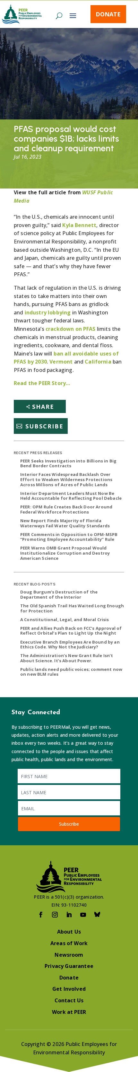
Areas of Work (69, 943)
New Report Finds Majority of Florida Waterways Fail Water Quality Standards (65, 523)
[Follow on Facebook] (41, 914)
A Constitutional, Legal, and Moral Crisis (64, 619)
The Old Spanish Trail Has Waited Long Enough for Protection (72, 608)
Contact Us (69, 1000)
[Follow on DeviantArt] (97, 914)
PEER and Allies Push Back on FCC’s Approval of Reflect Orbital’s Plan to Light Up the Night (71, 630)
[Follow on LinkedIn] (69, 914)
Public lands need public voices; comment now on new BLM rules (71, 671)
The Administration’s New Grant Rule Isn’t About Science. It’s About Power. (66, 658)
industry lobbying (48, 312)
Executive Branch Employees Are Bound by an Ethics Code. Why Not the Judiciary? (70, 644)
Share (43, 406)
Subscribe (44, 426)
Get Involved (69, 988)
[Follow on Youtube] (83, 914)
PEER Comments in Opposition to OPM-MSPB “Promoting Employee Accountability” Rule (68, 537)
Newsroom (69, 954)
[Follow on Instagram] (55, 914)
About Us (69, 931)
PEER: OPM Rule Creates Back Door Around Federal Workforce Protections (66, 509)
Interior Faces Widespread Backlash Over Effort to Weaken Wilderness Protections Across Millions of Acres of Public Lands (66, 479)
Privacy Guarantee (69, 966)
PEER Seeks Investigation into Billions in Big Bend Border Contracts (68, 463)
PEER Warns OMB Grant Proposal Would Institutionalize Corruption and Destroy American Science (65, 553)
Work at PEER (69, 1011)
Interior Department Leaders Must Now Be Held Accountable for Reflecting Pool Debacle (71, 495)
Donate (108, 14)
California (98, 361)
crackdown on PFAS (71, 328)
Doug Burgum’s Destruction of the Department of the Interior (59, 594)
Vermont (61, 361)
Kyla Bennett (79, 225)
